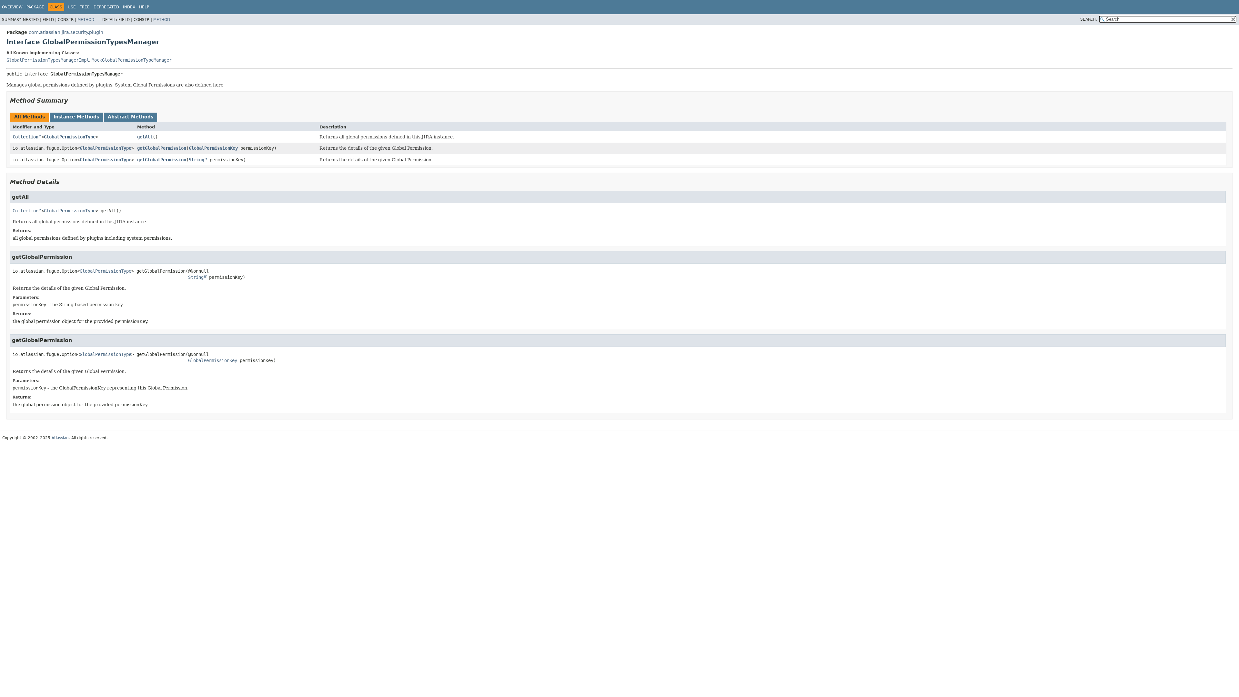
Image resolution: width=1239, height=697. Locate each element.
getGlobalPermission (161, 148)
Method (85, 19)
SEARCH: (1088, 19)
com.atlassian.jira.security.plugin (66, 32)
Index (129, 7)
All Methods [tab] (29, 116)
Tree (85, 7)
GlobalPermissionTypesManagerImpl (47, 60)
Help (144, 7)
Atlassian (60, 438)
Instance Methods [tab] (76, 116)
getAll (145, 136)
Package (35, 7)
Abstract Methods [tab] (130, 116)
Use (72, 7)
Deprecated (106, 7)
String (196, 159)
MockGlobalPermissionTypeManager (132, 60)
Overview (12, 7)
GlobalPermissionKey (213, 148)
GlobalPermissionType (70, 136)
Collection (25, 136)
